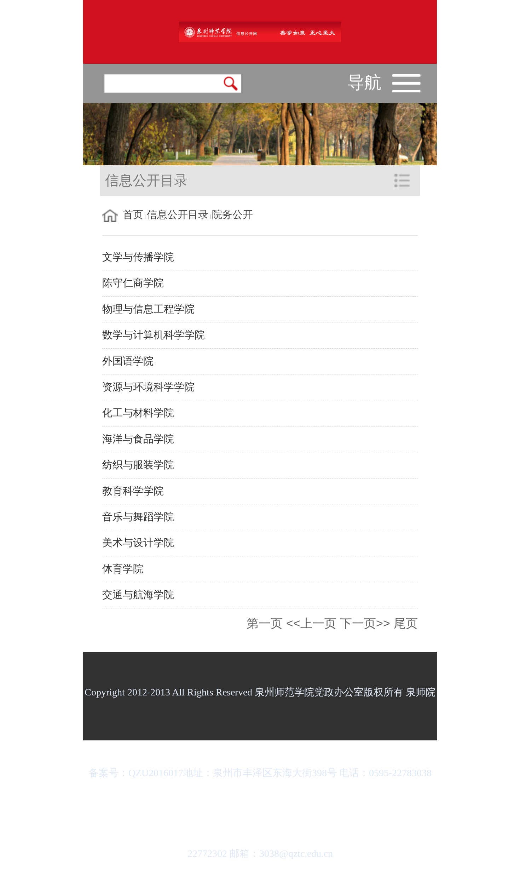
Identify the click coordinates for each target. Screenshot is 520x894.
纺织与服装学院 (138, 464)
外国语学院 (128, 361)
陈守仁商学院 (133, 282)
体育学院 (122, 568)
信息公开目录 (177, 214)
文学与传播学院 (138, 257)
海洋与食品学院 (138, 439)
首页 (133, 214)
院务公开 (232, 214)
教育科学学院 (133, 491)
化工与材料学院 (138, 412)
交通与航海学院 (138, 594)
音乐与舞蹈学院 (138, 516)
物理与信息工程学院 (148, 309)
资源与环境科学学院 (148, 387)
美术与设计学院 (138, 542)
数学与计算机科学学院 (153, 334)
